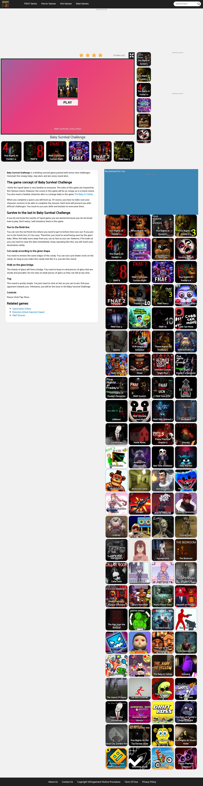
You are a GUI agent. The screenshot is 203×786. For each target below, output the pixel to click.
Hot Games (66, 4)
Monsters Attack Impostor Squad (28, 312)
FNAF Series (30, 4)
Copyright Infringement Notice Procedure (98, 782)
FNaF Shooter (18, 315)
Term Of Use (131, 782)
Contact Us (67, 782)
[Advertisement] (101, 30)
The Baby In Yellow (83, 194)
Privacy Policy (149, 782)
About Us (53, 782)
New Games (82, 4)
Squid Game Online (21, 309)
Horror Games (48, 4)
